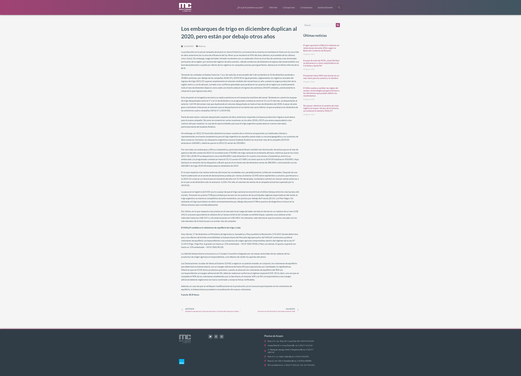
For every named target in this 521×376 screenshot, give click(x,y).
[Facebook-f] (216, 337)
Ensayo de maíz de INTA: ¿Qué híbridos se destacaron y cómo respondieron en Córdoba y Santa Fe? (321, 63)
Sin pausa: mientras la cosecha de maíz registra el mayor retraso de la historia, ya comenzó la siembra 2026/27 (321, 108)
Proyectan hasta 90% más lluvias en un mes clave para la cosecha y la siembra (321, 76)
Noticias (202, 46)
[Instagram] (222, 337)
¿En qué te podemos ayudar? (250, 7)
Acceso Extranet (325, 7)
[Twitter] (210, 337)
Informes (273, 7)
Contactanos (306, 7)
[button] (339, 7)
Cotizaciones (289, 7)
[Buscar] (338, 25)
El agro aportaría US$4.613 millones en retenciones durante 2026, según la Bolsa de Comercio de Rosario (321, 48)
